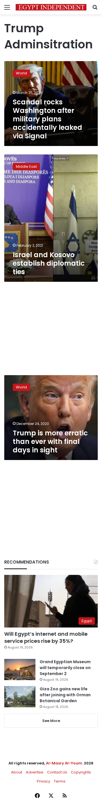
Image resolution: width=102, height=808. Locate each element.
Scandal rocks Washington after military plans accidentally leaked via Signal (47, 119)
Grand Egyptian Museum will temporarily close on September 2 (65, 667)
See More (51, 720)
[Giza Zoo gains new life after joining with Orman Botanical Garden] (19, 696)
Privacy (43, 781)
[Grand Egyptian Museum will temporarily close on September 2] (19, 669)
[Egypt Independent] (51, 7)
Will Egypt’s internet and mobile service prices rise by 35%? (46, 637)
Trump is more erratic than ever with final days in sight (50, 441)
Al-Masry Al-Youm (64, 763)
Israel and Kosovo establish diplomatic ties (49, 263)
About (16, 772)
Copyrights (81, 772)
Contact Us (57, 772)
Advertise (34, 772)
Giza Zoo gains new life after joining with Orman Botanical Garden (65, 695)
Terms (59, 781)
